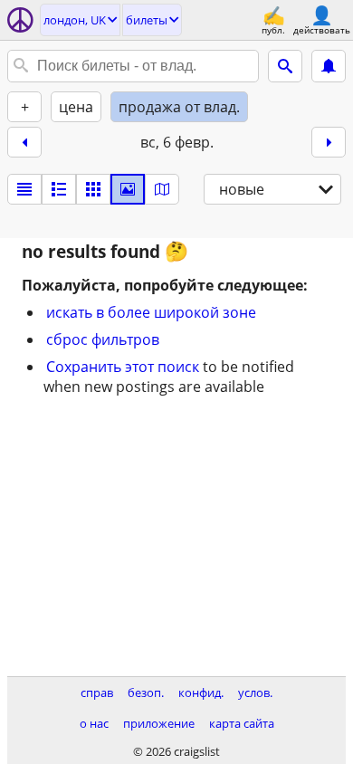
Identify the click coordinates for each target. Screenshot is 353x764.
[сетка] (93, 189)
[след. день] (328, 142)
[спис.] (24, 189)
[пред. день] (24, 142)
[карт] (162, 189)
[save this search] (328, 66)
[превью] (59, 189)
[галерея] (127, 189)
